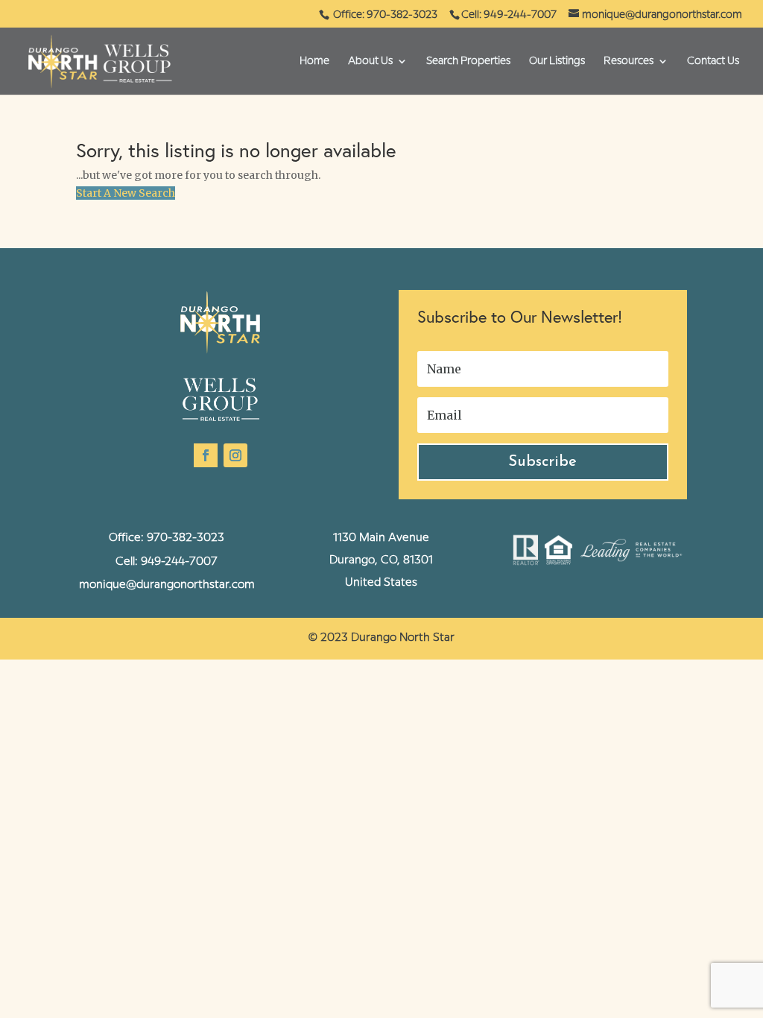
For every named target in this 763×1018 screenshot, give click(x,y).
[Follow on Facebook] (206, 455)
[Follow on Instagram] (235, 455)
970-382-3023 (185, 538)
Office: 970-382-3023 (386, 15)
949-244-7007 (179, 562)
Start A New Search (125, 193)
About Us (370, 61)
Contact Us (713, 61)
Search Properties (468, 61)
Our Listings (557, 61)
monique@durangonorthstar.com (167, 585)
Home (314, 61)
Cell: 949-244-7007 (509, 15)
